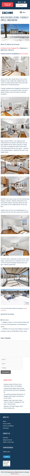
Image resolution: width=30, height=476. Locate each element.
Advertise (5, 437)
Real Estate (5, 320)
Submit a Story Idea (8, 442)
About (4, 421)
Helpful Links (6, 451)
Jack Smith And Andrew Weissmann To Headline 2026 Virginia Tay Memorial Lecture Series (14, 396)
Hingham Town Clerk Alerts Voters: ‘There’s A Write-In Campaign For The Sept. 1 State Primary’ (14, 402)
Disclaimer (6, 428)
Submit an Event (7, 440)
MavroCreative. (16, 474)
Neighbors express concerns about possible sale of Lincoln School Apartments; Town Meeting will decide (15, 324)
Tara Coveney (24, 53)
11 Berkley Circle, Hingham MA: (10, 48)
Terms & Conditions (8, 426)
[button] (18, 2)
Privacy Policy (7, 423)
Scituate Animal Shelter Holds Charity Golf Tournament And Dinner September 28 (14, 390)
